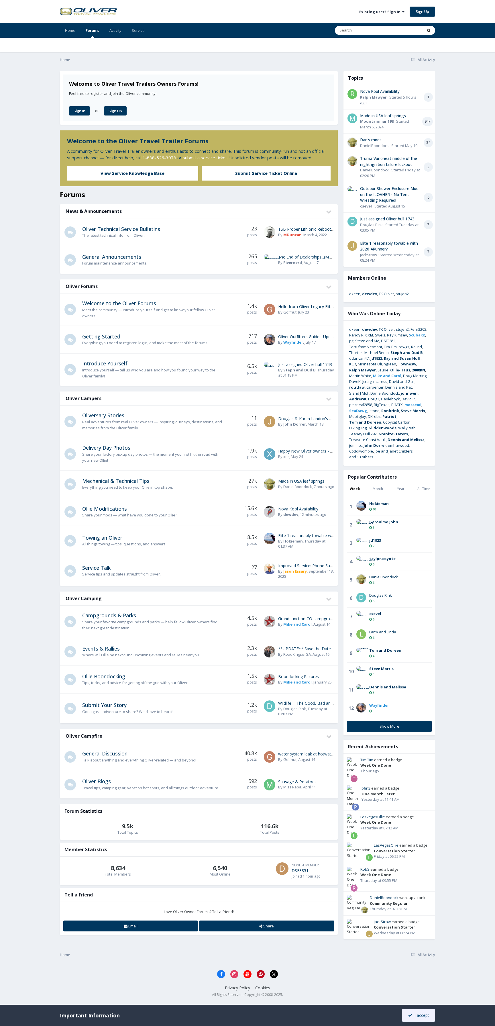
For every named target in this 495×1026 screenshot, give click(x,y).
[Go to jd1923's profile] (361, 542)
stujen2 (402, 293)
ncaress (380, 381)
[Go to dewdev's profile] (269, 512)
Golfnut (289, 312)
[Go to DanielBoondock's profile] (269, 484)
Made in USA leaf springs (301, 481)
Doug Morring (415, 375)
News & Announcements (94, 211)
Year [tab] (400, 488)
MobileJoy (357, 416)
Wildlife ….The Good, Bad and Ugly (310, 703)
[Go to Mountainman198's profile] (352, 118)
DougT (373, 399)
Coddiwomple (361, 451)
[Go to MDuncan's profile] (269, 232)
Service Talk (96, 567)
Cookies (262, 987)
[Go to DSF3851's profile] (282, 868)
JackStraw (368, 254)
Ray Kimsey (397, 335)
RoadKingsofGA (297, 654)
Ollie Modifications (104, 508)
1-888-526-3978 (159, 157)
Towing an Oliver (102, 537)
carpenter (375, 387)
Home (70, 30)
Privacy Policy (237, 987)
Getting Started (101, 336)
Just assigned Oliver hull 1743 (305, 364)
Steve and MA (367, 340)
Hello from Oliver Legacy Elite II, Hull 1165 (317, 306)
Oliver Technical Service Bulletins (121, 229)
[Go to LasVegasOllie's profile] (354, 835)
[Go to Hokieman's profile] (269, 538)
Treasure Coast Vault (367, 439)
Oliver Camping (84, 598)
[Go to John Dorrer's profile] (269, 421)
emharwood (398, 445)
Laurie (383, 370)
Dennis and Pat (398, 387)
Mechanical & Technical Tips (116, 480)
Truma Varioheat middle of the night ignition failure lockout (388, 161)
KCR (352, 364)
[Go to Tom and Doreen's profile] (361, 652)
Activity (115, 30)
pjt (351, 340)
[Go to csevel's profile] (352, 191)
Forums (92, 30)
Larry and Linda (382, 632)
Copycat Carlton (396, 422)
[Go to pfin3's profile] (355, 807)
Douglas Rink (294, 708)
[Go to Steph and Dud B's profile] (269, 367)
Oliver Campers (83, 398)
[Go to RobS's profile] (354, 888)
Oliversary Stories (103, 415)
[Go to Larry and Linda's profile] (361, 634)
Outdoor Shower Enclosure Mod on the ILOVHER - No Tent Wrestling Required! (389, 194)
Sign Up (422, 11)
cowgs (403, 346)
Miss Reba (292, 787)
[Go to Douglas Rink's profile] (269, 706)
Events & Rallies (101, 648)
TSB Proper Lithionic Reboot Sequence (314, 229)
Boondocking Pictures (298, 676)
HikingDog (358, 427)
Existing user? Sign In (380, 11)
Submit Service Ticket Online (266, 173)
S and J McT (359, 393)
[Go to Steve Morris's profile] (361, 671)
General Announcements (111, 256)
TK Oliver (386, 293)
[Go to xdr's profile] (269, 454)
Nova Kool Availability (298, 509)
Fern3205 (418, 329)
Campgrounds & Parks (109, 615)
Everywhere (405, 30)
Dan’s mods (371, 139)
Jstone (374, 410)
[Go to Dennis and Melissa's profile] (361, 689)
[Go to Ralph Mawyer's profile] (352, 94)
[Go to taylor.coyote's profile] (361, 561)
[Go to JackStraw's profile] (352, 246)
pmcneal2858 (360, 404)
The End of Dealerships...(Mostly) (308, 257)
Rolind (416, 346)
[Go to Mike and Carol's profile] (269, 621)
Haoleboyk (390, 399)
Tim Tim (390, 346)
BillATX (397, 404)
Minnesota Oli (370, 364)
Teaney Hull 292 (363, 433)
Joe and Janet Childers (394, 451)
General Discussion (104, 753)
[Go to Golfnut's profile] (269, 309)
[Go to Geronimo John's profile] (361, 524)
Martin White (360, 375)
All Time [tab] (423, 488)
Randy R (356, 335)
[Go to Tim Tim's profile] (354, 778)
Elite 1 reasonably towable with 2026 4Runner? (321, 535)
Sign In (79, 110)
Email (132, 926)
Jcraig (367, 381)
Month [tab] (378, 488)
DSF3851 (300, 870)
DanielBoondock (297, 486)
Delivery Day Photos (106, 447)
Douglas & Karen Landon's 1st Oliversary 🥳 (319, 418)
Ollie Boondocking (103, 676)
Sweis (380, 335)
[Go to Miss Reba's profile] (269, 784)
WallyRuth (407, 427)
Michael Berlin (376, 352)
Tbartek (356, 352)
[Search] (429, 30)
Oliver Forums (82, 286)
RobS (365, 869)
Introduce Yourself (104, 363)
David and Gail (402, 381)
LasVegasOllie (372, 816)
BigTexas (382, 404)
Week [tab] (355, 488)
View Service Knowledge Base (132, 173)
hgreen (390, 364)
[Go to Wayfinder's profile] (269, 339)
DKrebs (374, 416)
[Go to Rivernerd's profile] (269, 260)
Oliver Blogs (96, 781)
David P (408, 399)
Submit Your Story (104, 705)
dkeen (354, 293)
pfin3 (366, 788)
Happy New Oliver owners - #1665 (310, 451)
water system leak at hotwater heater (313, 754)
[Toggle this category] (329, 212)
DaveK (355, 381)
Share (268, 926)
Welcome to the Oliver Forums (119, 303)
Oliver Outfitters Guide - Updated (308, 336)
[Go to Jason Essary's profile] (269, 568)
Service (138, 30)
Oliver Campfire (84, 736)
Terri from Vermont (365, 346)
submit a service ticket (205, 157)
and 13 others (361, 456)
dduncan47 (359, 358)
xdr (286, 456)
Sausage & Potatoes (297, 781)
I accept (420, 1015)
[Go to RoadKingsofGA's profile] (269, 651)
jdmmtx (355, 445)
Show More (389, 726)
